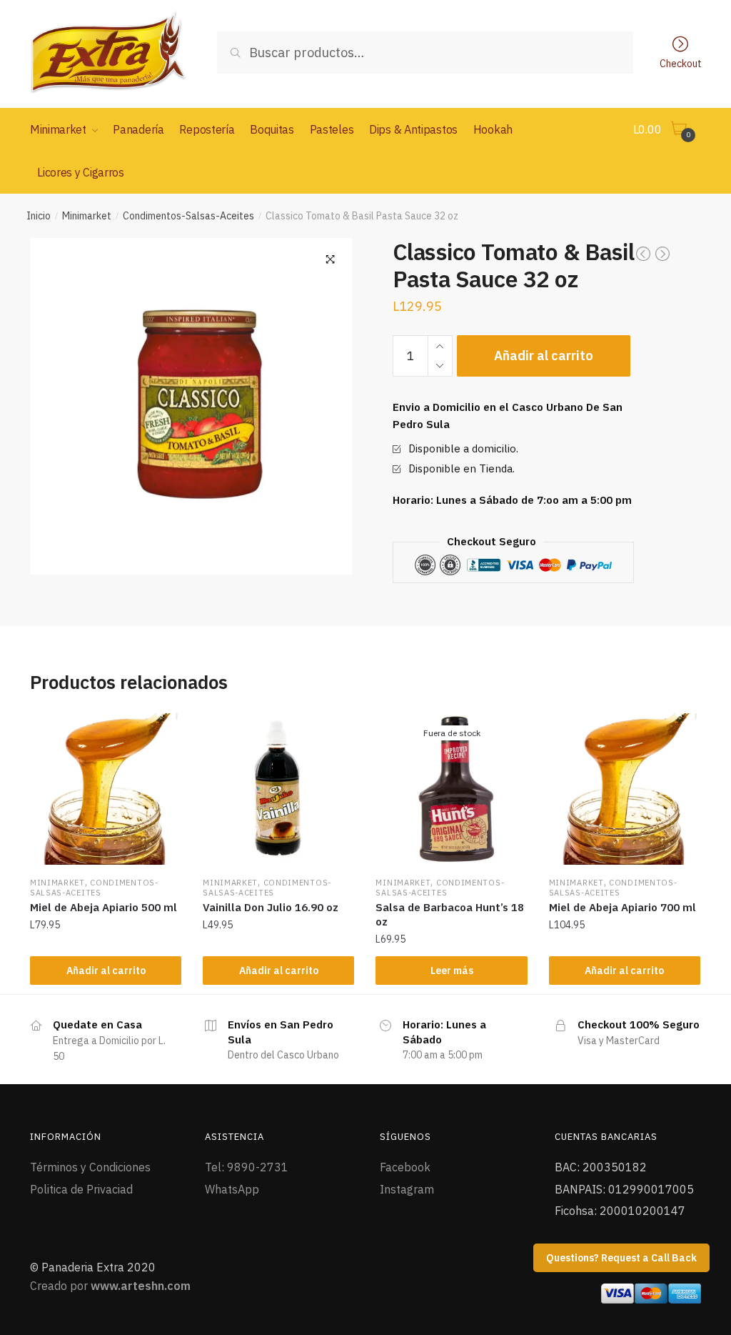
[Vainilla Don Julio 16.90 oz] (278, 789)
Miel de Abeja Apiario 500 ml (103, 907)
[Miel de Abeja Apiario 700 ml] (624, 789)
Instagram (407, 1189)
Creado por (110, 1286)
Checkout (681, 63)
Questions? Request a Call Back (621, 1257)
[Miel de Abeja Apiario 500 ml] (105, 789)
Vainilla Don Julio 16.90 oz (270, 907)
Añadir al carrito (543, 355)
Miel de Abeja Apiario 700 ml (622, 907)
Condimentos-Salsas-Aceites (188, 215)
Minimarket (86, 215)
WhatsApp (232, 1189)
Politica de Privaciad (81, 1189)
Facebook (405, 1167)
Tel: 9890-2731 (246, 1167)
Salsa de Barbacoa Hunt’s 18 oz (449, 914)
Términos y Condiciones (90, 1167)
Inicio (38, 215)
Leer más (451, 970)
